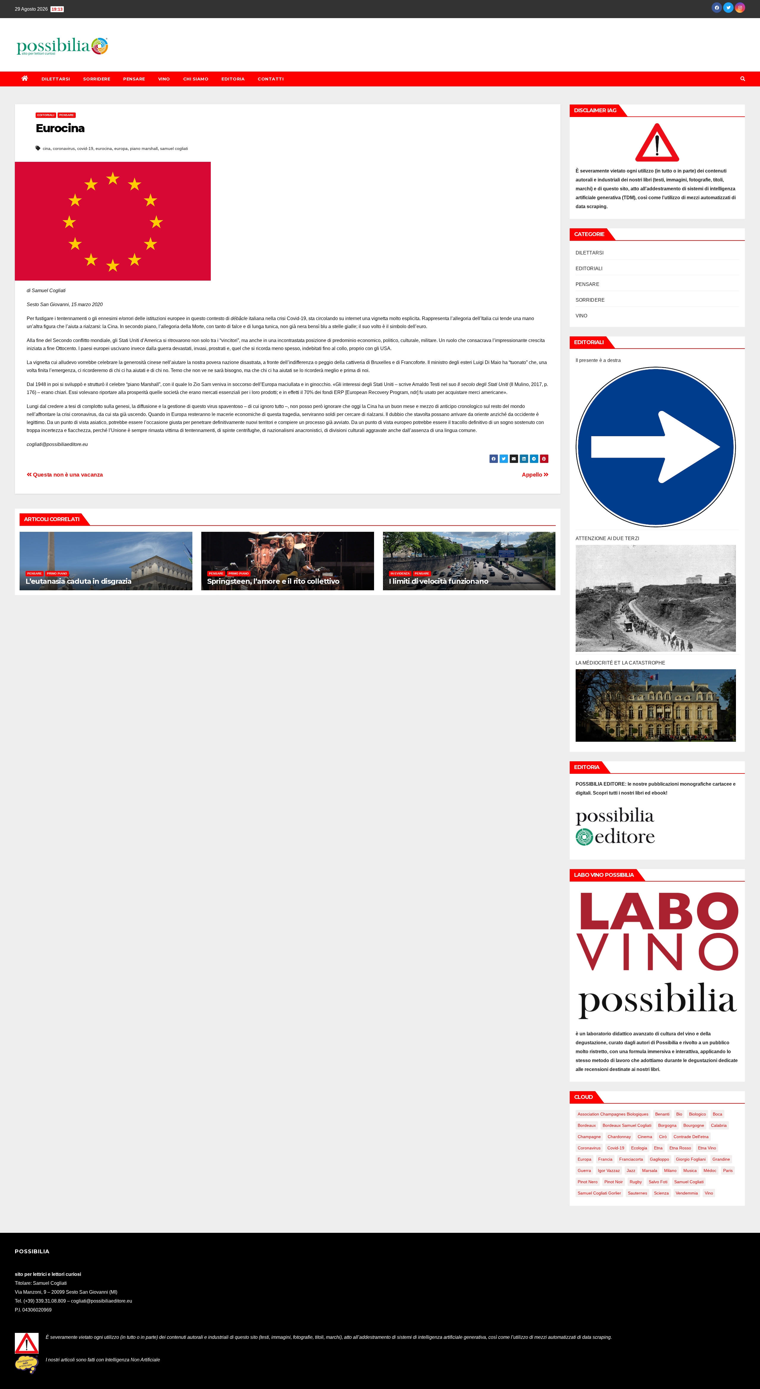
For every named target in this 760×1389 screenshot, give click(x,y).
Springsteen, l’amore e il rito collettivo (273, 581)
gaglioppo (659, 1159)
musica (690, 1170)
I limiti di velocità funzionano (438, 581)
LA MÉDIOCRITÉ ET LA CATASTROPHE (621, 662)
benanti (662, 1114)
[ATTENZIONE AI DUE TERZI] (656, 598)
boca (717, 1114)
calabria (719, 1125)
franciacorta (631, 1159)
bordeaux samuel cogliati (627, 1125)
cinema (645, 1136)
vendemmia (687, 1193)
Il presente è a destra (598, 360)
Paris (728, 1170)
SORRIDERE (96, 79)
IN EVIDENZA (400, 573)
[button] (742, 78)
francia (605, 1159)
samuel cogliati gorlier (599, 1193)
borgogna (667, 1125)
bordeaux (587, 1125)
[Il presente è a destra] (656, 447)
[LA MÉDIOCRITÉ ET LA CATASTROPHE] (656, 705)
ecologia (639, 1148)
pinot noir (613, 1181)
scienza (661, 1193)
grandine (721, 1159)
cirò (663, 1136)
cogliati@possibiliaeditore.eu (101, 1300)
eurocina (104, 148)
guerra (584, 1170)
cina (46, 148)
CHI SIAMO (196, 79)
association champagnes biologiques (613, 1114)
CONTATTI (271, 79)
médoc (710, 1170)
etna (658, 1148)
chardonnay (619, 1136)
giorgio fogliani (691, 1159)
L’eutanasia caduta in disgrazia (79, 581)
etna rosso (680, 1148)
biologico (697, 1114)
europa (121, 148)
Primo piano (57, 573)
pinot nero (588, 1181)
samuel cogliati (174, 148)
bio (679, 1114)
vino (709, 1193)
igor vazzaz (609, 1170)
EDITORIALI (45, 115)
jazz (631, 1170)
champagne (589, 1136)
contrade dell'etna (691, 1136)
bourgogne (693, 1125)
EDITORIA (233, 79)
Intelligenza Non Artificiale (132, 1359)
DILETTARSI (56, 79)
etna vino (707, 1148)
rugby (636, 1181)
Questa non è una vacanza (67, 475)
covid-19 (85, 148)
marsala (649, 1170)
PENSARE (134, 79)
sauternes (637, 1193)
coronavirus (64, 148)
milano (670, 1170)
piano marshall (144, 148)
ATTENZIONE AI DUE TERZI (607, 538)
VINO (164, 79)
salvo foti (658, 1181)
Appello (533, 475)
